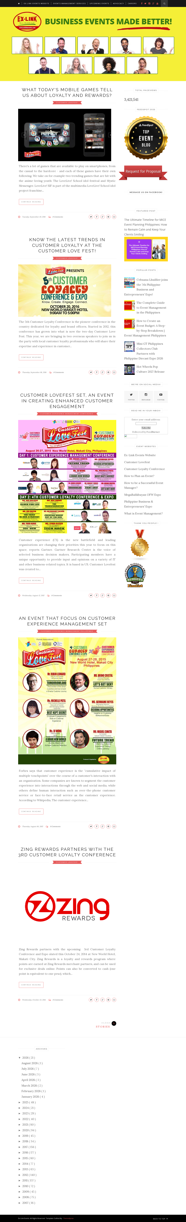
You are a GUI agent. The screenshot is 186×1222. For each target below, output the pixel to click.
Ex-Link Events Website (36, 3)
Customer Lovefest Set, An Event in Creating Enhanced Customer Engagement (67, 401)
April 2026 (29, 1080)
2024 (25, 1108)
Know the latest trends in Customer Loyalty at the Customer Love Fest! (67, 245)
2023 (25, 1113)
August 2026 (30, 1063)
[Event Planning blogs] (140, 560)
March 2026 (30, 1085)
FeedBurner (153, 431)
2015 (25, 1158)
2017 (25, 1147)
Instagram (146, 400)
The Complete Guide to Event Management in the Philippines (151, 307)
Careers (132, 3)
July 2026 (28, 1068)
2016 (25, 1152)
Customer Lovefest (67, 103)
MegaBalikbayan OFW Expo (142, 494)
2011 (25, 1180)
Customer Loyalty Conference (144, 469)
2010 (25, 1186)
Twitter (131, 400)
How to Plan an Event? (139, 476)
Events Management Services (69, 3)
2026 (25, 1057)
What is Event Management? (143, 513)
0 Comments (57, 217)
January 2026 (31, 1096)
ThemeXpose (68, 1218)
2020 (25, 1130)
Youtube (160, 400)
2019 (25, 1135)
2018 (25, 1141)
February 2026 (31, 1091)
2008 (26, 1197)
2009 (26, 1191)
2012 (25, 1175)
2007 (25, 1203)
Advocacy (118, 3)
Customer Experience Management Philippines (67, 631)
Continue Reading (31, 202)
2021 (25, 1124)
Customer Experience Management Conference (67, 414)
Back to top (159, 1219)
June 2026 (28, 1074)
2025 (25, 1102)
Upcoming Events (99, 3)
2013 (25, 1169)
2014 (25, 1163)
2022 (25, 1119)
